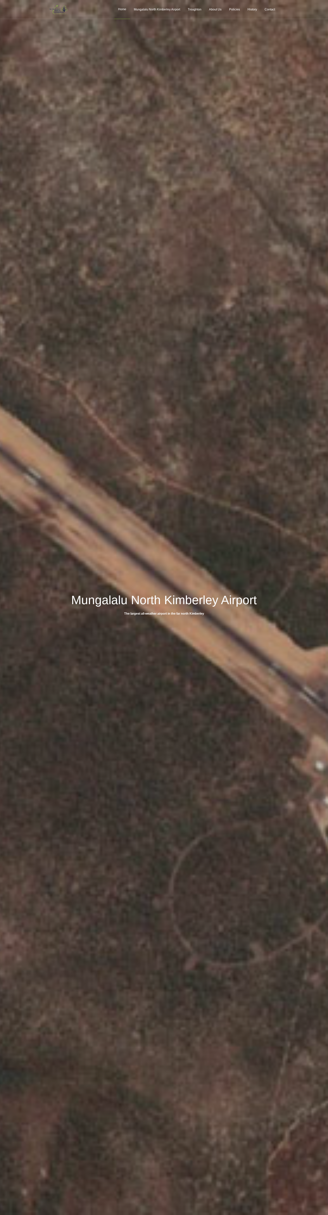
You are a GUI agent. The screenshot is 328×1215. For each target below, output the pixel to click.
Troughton (194, 9)
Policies (234, 9)
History (252, 9)
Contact (270, 9)
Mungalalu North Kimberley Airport (157, 9)
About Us (215, 9)
